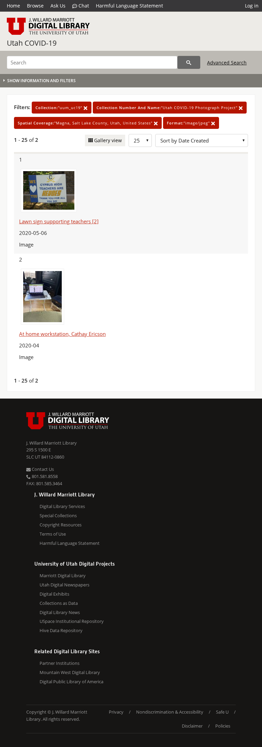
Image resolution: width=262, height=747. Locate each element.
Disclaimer (192, 726)
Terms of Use (53, 534)
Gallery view (107, 140)
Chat (83, 5)
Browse (35, 5)
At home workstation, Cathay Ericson (62, 333)
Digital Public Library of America (71, 681)
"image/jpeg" (189, 122)
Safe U (222, 712)
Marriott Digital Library (63, 575)
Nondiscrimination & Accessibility (169, 712)
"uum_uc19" (59, 107)
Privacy (116, 712)
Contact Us (42, 469)
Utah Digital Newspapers (64, 585)
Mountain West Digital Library (70, 672)
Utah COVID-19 (32, 43)
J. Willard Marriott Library (51, 443)
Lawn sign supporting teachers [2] (59, 221)
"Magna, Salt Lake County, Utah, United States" (86, 122)
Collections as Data (59, 603)
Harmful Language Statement (129, 5)
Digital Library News (60, 612)
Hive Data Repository (61, 630)
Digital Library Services (62, 506)
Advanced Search (227, 62)
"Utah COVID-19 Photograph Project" (168, 107)
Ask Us (58, 5)
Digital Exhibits (54, 594)
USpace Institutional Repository (72, 621)
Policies (222, 726)
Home (13, 5)
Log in (252, 5)
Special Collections (58, 515)
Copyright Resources (61, 525)
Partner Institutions (59, 663)
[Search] (188, 62)
